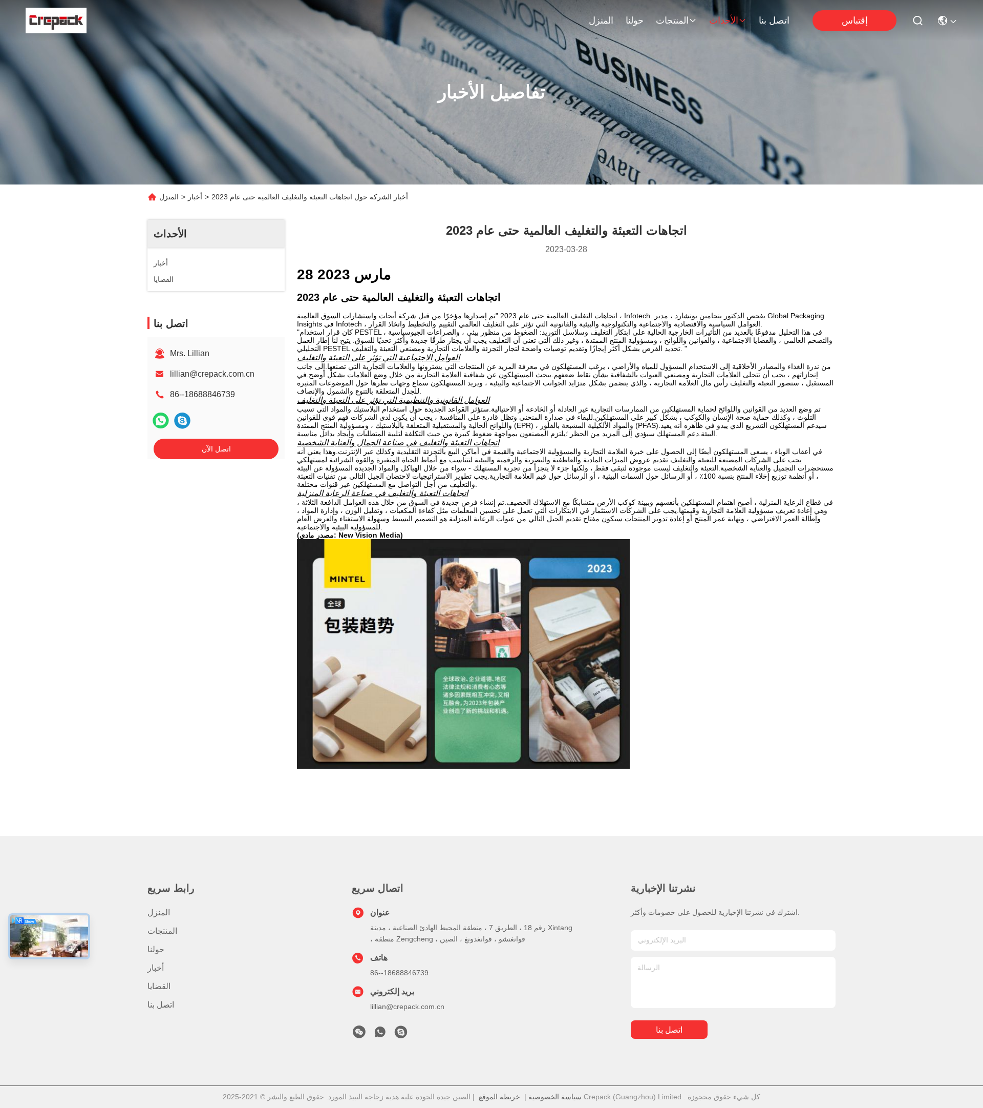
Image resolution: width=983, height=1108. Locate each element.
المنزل (601, 20)
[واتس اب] (161, 420)
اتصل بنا (774, 20)
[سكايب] (182, 420)
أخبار (195, 197)
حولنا (635, 20)
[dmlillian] (401, 1035)
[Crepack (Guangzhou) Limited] (56, 20)
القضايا (158, 986)
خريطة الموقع (499, 1097)
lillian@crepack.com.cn (212, 374)
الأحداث (723, 20)
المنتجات (672, 20)
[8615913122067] (380, 1035)
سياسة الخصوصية (555, 1097)
